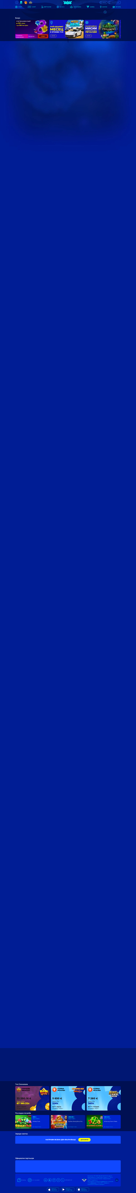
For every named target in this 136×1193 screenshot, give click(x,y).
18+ (117, 1180)
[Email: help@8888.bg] (46, 1180)
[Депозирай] (84, 1140)
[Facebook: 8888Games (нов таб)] (54, 1180)
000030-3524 (93, 1183)
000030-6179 (104, 1181)
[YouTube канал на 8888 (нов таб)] (50, 1180)
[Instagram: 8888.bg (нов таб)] (58, 1180)
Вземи (43, 36)
